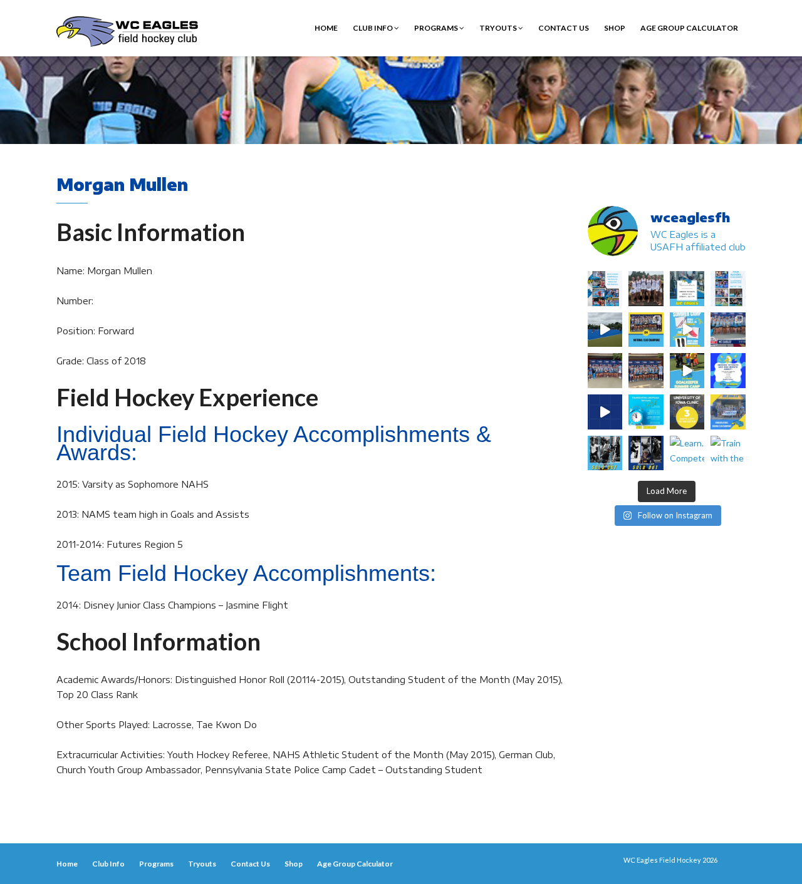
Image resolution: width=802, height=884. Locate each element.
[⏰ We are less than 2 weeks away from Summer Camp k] (687, 370)
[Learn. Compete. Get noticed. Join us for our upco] (687, 453)
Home (326, 28)
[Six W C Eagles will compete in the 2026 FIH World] (605, 288)
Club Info (373, 28)
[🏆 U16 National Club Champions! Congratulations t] (605, 370)
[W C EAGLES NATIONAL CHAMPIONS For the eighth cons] (646, 329)
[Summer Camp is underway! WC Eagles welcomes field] (605, 329)
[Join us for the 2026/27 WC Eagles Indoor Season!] (687, 288)
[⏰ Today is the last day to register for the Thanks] (646, 411)
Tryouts (498, 28)
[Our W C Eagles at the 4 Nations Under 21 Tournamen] (646, 288)
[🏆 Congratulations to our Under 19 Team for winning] (728, 329)
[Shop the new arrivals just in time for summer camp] (687, 329)
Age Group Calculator (689, 28)
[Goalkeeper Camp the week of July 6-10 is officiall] (646, 453)
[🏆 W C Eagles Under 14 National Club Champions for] (646, 370)
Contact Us (563, 28)
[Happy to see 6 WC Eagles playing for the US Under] (728, 288)
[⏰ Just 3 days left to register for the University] (687, 411)
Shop (614, 28)
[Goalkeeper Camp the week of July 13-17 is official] (605, 453)
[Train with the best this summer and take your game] (728, 453)
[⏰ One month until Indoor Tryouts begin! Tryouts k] (728, 370)
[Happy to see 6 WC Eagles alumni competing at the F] (605, 411)
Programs (436, 28)
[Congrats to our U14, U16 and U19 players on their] (728, 411)
